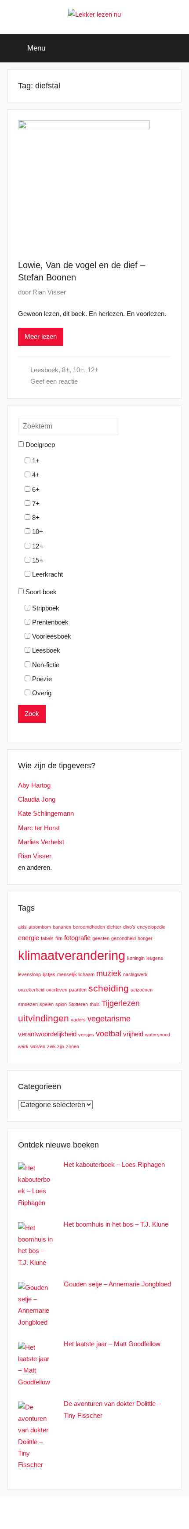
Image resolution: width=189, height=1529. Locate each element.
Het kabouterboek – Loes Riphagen (114, 1164)
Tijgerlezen (121, 1003)
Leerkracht (46, 574)
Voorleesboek (50, 636)
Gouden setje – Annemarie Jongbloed (117, 1284)
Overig (40, 693)
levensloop (29, 974)
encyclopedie (151, 927)
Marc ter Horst (39, 828)
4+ (35, 475)
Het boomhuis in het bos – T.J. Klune (116, 1224)
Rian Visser (49, 292)
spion (61, 1004)
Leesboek (44, 370)
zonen (72, 1046)
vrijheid (133, 1034)
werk (23, 1046)
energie (28, 937)
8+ (65, 370)
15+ (36, 560)
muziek (108, 973)
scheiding (108, 988)
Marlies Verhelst (41, 842)
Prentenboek (49, 622)
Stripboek (44, 608)
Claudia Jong (36, 799)
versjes (86, 1034)
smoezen (28, 1004)
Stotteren (78, 1004)
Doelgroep (39, 444)
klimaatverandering (71, 955)
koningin (136, 958)
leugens (154, 958)
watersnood (157, 1034)
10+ (78, 370)
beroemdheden (89, 927)
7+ (35, 503)
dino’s (129, 927)
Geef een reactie (54, 381)
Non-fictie (44, 664)
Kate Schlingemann (46, 813)
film (58, 938)
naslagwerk (135, 974)
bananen (62, 927)
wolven (37, 1046)
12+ (92, 370)
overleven (56, 989)
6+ (35, 489)
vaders (78, 1019)
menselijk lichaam (75, 974)
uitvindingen (43, 1018)
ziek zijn (55, 1046)
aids (22, 927)
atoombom (40, 927)
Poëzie (41, 679)
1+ (35, 461)
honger (145, 938)
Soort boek (40, 592)
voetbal (108, 1033)
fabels (47, 938)
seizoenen (142, 989)
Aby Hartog (34, 785)
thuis (95, 1004)
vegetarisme (109, 1018)
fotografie (77, 937)
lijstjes (49, 974)
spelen (47, 1004)
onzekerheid (31, 989)
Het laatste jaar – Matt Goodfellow (112, 1343)
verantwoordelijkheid (47, 1034)
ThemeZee (142, 1512)
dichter (114, 927)
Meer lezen (41, 336)
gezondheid (123, 938)
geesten (100, 938)
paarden (78, 989)
